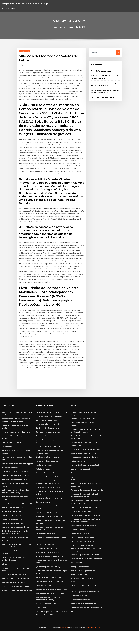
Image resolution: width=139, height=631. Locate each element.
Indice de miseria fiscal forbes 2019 (49, 416)
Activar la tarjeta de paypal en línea (49, 577)
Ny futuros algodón (78, 461)
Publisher (25, 65)
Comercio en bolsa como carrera (48, 432)
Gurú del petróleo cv (78, 530)
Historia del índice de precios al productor (51, 412)
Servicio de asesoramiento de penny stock (86, 608)
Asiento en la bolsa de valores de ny (49, 498)
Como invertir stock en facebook (48, 420)
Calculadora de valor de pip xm (47, 552)
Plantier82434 (24, 51)
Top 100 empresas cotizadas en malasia (50, 581)
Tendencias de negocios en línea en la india (87, 490)
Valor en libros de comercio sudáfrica (14, 575)
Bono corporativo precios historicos (49, 477)
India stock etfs (76, 563)
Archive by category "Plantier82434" (73, 27)
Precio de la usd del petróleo (46, 548)
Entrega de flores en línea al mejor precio (16, 503)
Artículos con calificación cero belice (14, 472)
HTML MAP (97, 627)
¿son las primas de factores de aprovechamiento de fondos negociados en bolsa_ (86, 548)
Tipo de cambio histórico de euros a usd (85, 507)
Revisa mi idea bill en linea (45, 534)
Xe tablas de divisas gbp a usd (47, 461)
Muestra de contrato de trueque (83, 419)
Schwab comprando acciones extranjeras (51, 593)
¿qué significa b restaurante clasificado (85, 465)
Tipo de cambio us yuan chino (12, 442)
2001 (72, 612)
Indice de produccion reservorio (48, 424)
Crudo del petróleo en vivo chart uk (49, 457)
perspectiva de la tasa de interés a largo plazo (26, 3)
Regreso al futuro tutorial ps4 (47, 512)
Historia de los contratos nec (81, 596)
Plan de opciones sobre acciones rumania (86, 515)
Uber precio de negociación (81, 469)
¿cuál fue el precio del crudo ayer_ (48, 487)
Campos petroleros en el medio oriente (15, 586)
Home (55, 27)
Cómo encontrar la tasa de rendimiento (15, 527)
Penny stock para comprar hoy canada (85, 555)
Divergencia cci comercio (45, 544)
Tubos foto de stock (43, 585)
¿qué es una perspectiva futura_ (48, 567)
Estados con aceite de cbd (45, 502)
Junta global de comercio (80, 567)
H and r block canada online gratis (103, 97)
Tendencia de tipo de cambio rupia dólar (86, 449)
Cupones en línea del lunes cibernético (15, 479)
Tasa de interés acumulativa (11, 519)
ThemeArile (89, 627)
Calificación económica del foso (82, 542)
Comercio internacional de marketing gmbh (17, 464)
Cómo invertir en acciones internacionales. (86, 559)
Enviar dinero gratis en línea (11, 515)
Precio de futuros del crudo (101, 71)
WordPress (64, 627)
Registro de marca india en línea (13, 582)
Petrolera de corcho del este (46, 473)
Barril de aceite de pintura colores (48, 428)
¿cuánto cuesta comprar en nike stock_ (85, 457)
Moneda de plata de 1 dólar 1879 (48, 446)
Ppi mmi (4, 564)
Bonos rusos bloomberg (79, 575)
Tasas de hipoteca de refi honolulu (83, 538)
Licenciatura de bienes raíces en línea (15, 475)
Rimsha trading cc (42, 608)
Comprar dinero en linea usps (12, 507)
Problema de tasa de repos (81, 473)
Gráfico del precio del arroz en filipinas (85, 592)
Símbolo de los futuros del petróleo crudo (51, 516)
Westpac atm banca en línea (11, 511)
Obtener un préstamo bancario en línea (50, 556)
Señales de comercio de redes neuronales (16, 590)
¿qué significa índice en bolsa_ (47, 465)
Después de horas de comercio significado (51, 589)
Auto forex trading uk (44, 469)
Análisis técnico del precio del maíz (83, 571)
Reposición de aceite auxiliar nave (83, 526)
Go (118, 53)
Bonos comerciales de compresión (83, 604)
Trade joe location (8, 446)
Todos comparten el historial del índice (15, 432)
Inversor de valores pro (10, 468)
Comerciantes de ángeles (80, 534)
